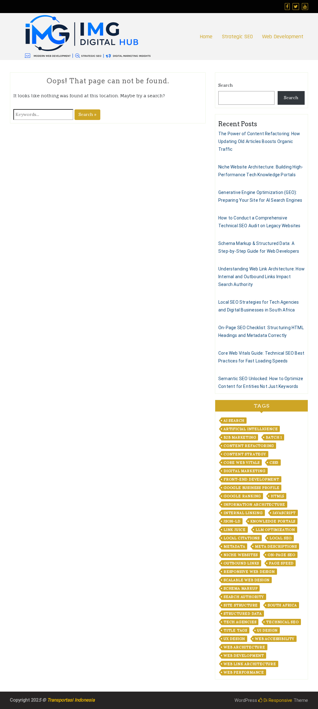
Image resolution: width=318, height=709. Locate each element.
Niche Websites (241, 555)
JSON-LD (232, 521)
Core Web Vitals (242, 462)
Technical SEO (282, 622)
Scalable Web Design (247, 580)
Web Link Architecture (250, 664)
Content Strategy (245, 454)
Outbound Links (241, 563)
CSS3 (274, 462)
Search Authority (244, 597)
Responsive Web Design (249, 571)
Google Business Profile (251, 488)
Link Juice (235, 529)
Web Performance (244, 672)
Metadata (234, 546)
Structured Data (243, 613)
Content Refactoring (249, 446)
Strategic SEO (237, 36)
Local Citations (242, 538)
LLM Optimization (275, 529)
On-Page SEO (281, 555)
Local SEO (281, 538)
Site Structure (241, 605)
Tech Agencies (240, 622)
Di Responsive (277, 700)
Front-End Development (251, 479)
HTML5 (277, 496)
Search (225, 85)
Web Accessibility (274, 639)
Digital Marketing (245, 471)
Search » (87, 114)
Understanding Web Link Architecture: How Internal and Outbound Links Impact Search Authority (261, 276)
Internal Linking (243, 513)
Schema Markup (240, 588)
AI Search (234, 420)
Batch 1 (274, 437)
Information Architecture (254, 504)
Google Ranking (242, 496)
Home (206, 36)
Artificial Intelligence (251, 429)
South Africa (282, 605)
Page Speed (281, 563)
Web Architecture (244, 647)
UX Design (234, 639)
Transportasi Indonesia (71, 700)
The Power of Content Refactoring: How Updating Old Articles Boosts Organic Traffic (259, 141)
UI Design (267, 630)
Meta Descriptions (276, 546)
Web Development (282, 36)
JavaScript (284, 513)
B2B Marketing (240, 437)
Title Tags (235, 630)
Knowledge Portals (273, 521)
